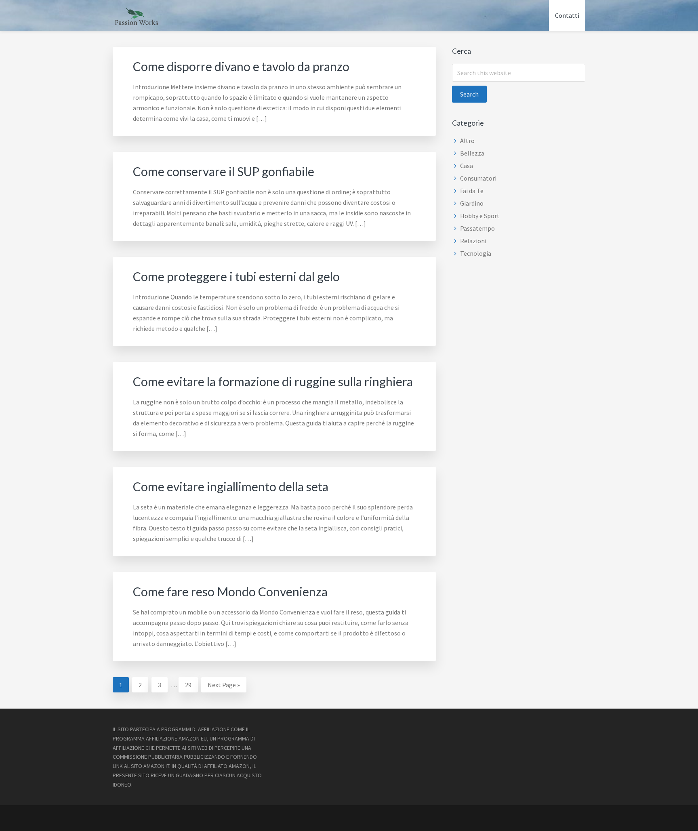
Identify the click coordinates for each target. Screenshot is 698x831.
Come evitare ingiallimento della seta (230, 486)
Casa (466, 166)
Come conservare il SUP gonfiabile (223, 171)
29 (191, 684)
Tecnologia (475, 253)
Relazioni (473, 241)
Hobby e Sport (480, 216)
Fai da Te (472, 191)
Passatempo (477, 228)
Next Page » (223, 686)
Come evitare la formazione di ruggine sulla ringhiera (273, 381)
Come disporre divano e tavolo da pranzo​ (241, 66)
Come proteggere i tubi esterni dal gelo (236, 276)
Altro (467, 141)
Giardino (472, 203)
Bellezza (472, 153)
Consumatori (478, 178)
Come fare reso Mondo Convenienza (230, 591)
